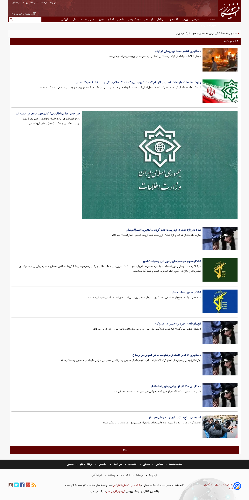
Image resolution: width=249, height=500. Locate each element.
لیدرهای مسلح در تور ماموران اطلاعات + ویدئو (174, 417)
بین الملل (161, 19)
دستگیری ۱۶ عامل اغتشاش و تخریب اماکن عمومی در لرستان (166, 355)
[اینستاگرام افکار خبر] (11, 485)
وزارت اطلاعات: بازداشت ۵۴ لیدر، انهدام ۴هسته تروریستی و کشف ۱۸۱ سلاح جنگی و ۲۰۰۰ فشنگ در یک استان (138, 82)
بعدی (124, 449)
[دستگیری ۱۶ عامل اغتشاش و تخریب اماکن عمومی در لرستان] (220, 363)
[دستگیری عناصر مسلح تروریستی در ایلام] (220, 60)
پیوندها (25, 2)
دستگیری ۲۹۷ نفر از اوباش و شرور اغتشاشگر (175, 386)
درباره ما (53, 2)
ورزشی (185, 19)
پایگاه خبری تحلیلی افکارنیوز (126, 485)
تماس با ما (34, 2)
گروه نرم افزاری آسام (115, 491)
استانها (111, 19)
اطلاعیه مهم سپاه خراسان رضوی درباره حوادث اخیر (171, 261)
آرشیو (101, 19)
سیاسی (195, 19)
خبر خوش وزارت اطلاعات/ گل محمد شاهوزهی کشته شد (48, 113)
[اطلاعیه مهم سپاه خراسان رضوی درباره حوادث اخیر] (220, 270)
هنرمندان (77, 19)
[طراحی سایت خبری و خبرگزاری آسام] (237, 486)
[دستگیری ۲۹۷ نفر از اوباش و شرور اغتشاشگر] (220, 395)
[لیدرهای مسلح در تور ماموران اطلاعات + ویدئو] (220, 426)
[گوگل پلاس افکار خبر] (28, 485)
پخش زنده (90, 19)
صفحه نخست (209, 19)
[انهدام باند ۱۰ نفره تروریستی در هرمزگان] (220, 332)
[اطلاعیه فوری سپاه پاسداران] (220, 301)
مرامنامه (44, 2)
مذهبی (121, 19)
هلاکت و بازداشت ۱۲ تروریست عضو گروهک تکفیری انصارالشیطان (163, 229)
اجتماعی (148, 19)
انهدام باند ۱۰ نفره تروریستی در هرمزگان (178, 323)
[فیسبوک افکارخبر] (22, 485)
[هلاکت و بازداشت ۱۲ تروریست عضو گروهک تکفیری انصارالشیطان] (220, 238)
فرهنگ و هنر (134, 19)
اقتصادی (173, 19)
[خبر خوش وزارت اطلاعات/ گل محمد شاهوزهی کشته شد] (160, 165)
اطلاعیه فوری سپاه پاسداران (185, 292)
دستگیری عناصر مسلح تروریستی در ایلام (178, 51)
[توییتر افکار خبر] (16, 485)
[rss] (34, 485)
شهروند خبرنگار (208, 25)
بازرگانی (65, 19)
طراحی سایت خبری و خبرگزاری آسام (218, 487)
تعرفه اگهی (16, 2)
